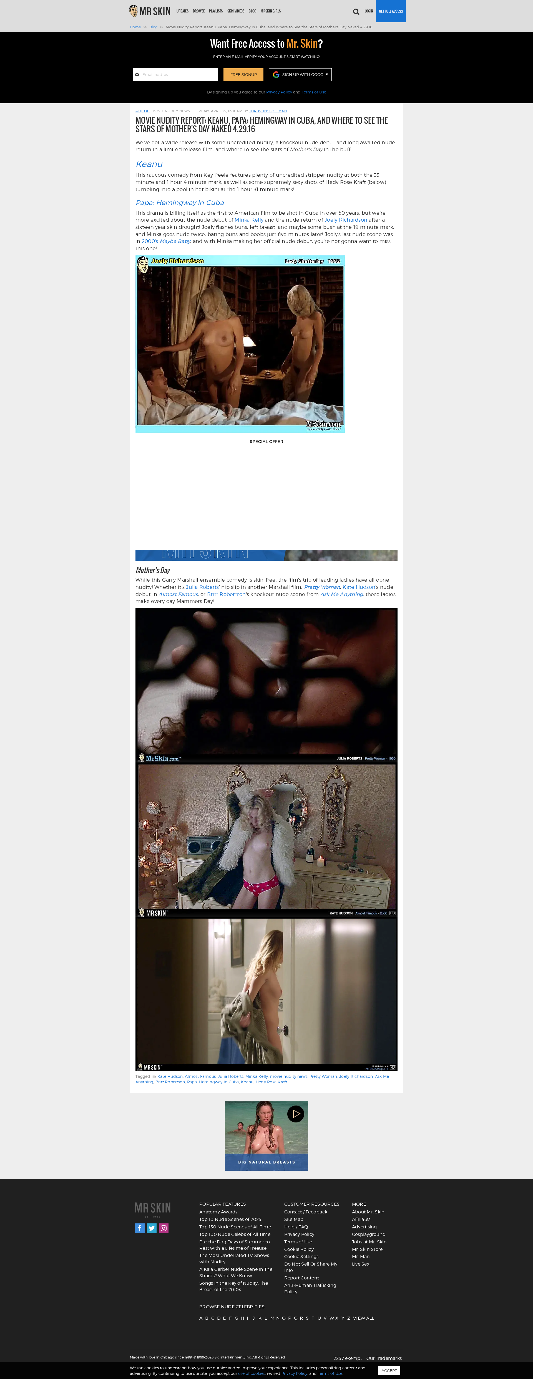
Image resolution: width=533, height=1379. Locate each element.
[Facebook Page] (140, 1228)
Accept (389, 1370)
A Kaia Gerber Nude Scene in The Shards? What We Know (235, 1272)
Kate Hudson (359, 587)
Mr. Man (361, 1256)
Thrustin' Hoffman (268, 111)
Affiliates (361, 1219)
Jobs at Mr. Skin (369, 1241)
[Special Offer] (266, 505)
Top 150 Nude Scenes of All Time (235, 1227)
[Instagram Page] (164, 1228)
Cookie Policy (299, 1249)
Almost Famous (178, 594)
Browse (199, 11)
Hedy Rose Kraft (271, 1081)
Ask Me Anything (341, 594)
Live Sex (360, 1264)
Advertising (364, 1227)
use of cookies (251, 1373)
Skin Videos (236, 11)
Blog (252, 11)
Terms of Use (314, 92)
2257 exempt (348, 1358)
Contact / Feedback (306, 1212)
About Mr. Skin (368, 1212)
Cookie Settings (301, 1256)
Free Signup (243, 74)
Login (369, 11)
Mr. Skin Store (367, 1249)
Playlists (216, 11)
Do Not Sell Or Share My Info (311, 1267)
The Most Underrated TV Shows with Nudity (234, 1258)
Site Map (294, 1219)
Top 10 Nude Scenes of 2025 (230, 1219)
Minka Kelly (249, 220)
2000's (166, 241)
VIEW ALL (355, 1318)
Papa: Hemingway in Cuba (179, 203)
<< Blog (142, 111)
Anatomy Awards (218, 1212)
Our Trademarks (384, 1358)
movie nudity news (288, 1076)
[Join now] (391, 11)
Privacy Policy (279, 92)
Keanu (148, 164)
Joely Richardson (346, 220)
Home (135, 27)
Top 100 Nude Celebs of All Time (234, 1234)
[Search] (356, 11)
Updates (182, 11)
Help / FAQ (296, 1227)
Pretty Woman (322, 587)
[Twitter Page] (152, 1228)
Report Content (301, 1278)
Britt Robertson (226, 594)
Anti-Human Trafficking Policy (310, 1288)
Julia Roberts (202, 587)
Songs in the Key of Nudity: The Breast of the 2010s (233, 1286)
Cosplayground (369, 1234)
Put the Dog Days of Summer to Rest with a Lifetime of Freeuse (234, 1245)
